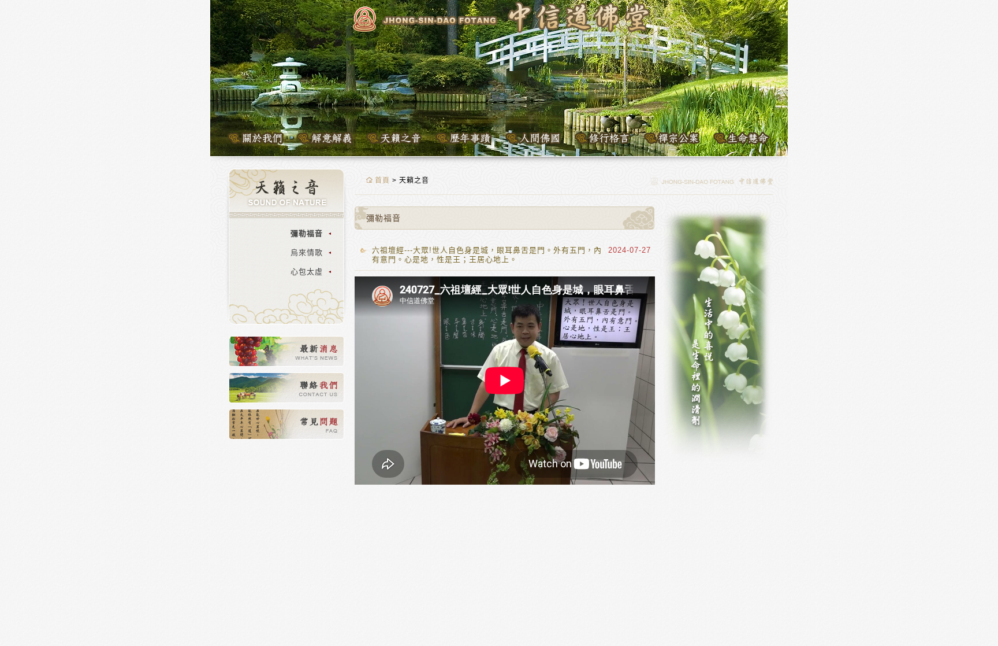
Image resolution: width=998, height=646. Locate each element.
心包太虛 (307, 271)
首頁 (381, 180)
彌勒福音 (307, 233)
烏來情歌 (307, 252)
